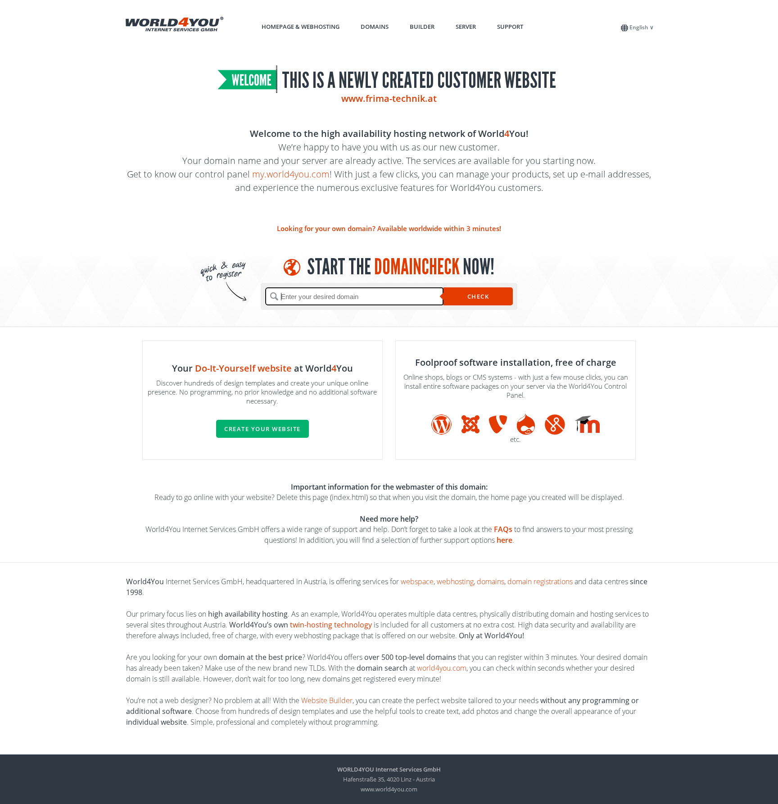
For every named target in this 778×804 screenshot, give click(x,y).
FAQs (503, 529)
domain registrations (540, 581)
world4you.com (441, 668)
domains (490, 581)
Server (466, 27)
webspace (417, 581)
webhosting (455, 581)
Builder (422, 27)
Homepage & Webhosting (300, 27)
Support (510, 27)
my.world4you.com (291, 174)
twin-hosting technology (331, 625)
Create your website (262, 429)
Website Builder (327, 700)
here (504, 540)
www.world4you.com (389, 789)
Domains (375, 27)
